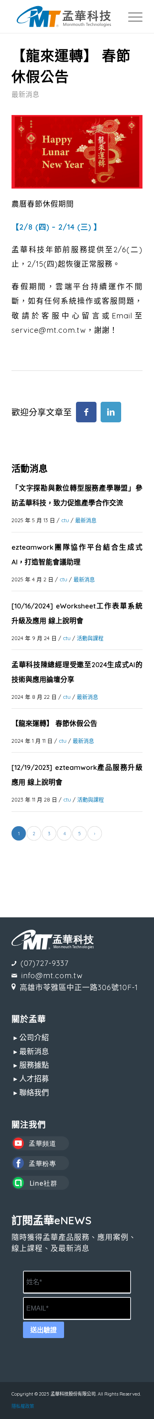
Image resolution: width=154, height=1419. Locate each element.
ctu (65, 520)
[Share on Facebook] (86, 412)
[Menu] (131, 16)
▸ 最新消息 (31, 1051)
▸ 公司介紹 (31, 1037)
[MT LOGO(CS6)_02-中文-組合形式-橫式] (63, 16)
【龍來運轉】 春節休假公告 (54, 723)
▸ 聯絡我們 (31, 1092)
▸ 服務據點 (31, 1065)
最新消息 (25, 94)
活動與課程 (90, 638)
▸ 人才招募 (31, 1078)
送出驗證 (43, 1330)
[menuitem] (131, 16)
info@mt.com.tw (52, 975)
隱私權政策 (22, 1406)
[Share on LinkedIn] (111, 412)
